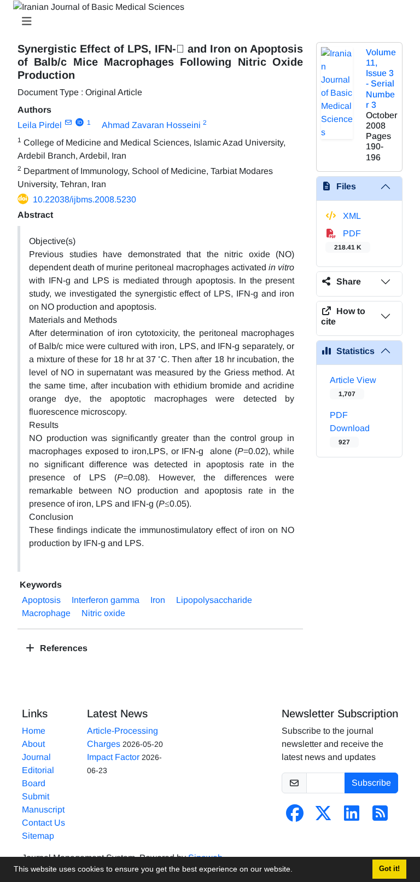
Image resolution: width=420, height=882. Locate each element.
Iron (157, 600)
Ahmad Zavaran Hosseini (151, 125)
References (63, 648)
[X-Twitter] (323, 816)
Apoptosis (41, 600)
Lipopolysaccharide (214, 600)
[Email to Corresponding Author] (68, 122)
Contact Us (43, 822)
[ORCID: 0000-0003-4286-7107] (79, 122)
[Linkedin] (352, 816)
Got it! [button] (389, 869)
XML (351, 215)
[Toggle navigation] (206, 21)
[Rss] (380, 816)
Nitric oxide (103, 613)
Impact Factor (113, 757)
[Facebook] (295, 816)
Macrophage (46, 613)
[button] (296, 870)
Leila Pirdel (40, 125)
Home (33, 730)
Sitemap (38, 835)
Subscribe (371, 782)
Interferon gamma (105, 600)
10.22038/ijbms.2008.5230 (84, 199)
